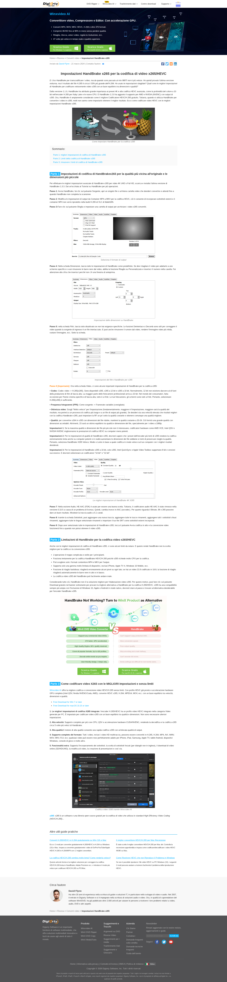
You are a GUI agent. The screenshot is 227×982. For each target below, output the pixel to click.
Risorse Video (110, 935)
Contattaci (130, 936)
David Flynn (64, 64)
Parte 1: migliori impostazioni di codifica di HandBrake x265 (79, 155)
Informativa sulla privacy (88, 964)
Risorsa (60, 58)
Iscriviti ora (174, 936)
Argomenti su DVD (112, 931)
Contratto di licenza (109, 964)
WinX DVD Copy (88, 936)
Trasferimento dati (128, 4)
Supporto (165, 4)
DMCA (122, 964)
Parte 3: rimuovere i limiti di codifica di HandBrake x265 (77, 162)
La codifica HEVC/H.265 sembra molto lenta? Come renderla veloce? (80, 858)
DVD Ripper (92, 4)
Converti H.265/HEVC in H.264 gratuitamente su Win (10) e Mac (78, 840)
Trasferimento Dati (112, 946)
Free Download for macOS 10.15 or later (71, 706)
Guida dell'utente (133, 953)
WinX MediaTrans (88, 940)
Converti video (72, 58)
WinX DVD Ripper (89, 932)
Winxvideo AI (108, 4)
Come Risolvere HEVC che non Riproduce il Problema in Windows (145, 858)
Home (52, 58)
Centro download (148, 4)
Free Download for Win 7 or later (67, 702)
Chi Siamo (130, 928)
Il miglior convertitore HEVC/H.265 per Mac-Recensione (141, 840)
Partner (129, 932)
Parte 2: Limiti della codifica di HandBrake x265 (74, 158)
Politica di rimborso (135, 964)
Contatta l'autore (93, 64)
